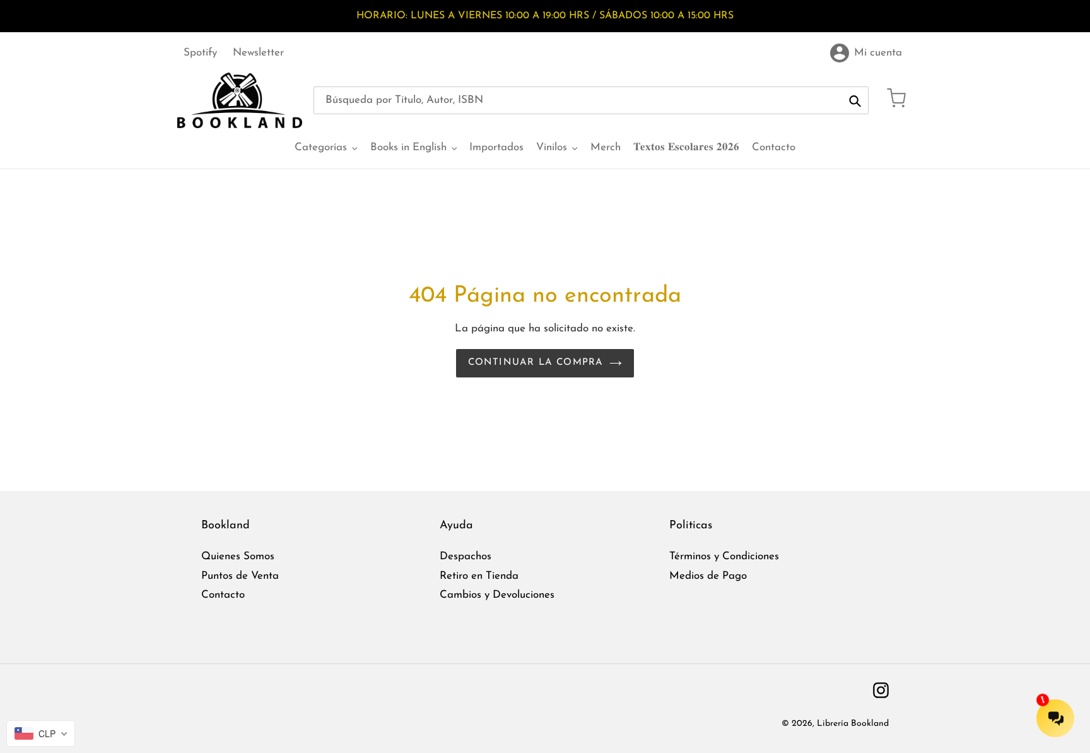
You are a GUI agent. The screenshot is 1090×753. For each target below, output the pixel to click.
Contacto (223, 595)
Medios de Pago (708, 576)
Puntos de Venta (240, 576)
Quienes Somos (237, 556)
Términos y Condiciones (724, 556)
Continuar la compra (536, 362)
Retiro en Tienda (479, 576)
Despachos (465, 556)
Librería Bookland (853, 723)
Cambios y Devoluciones (497, 595)
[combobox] (591, 100)
